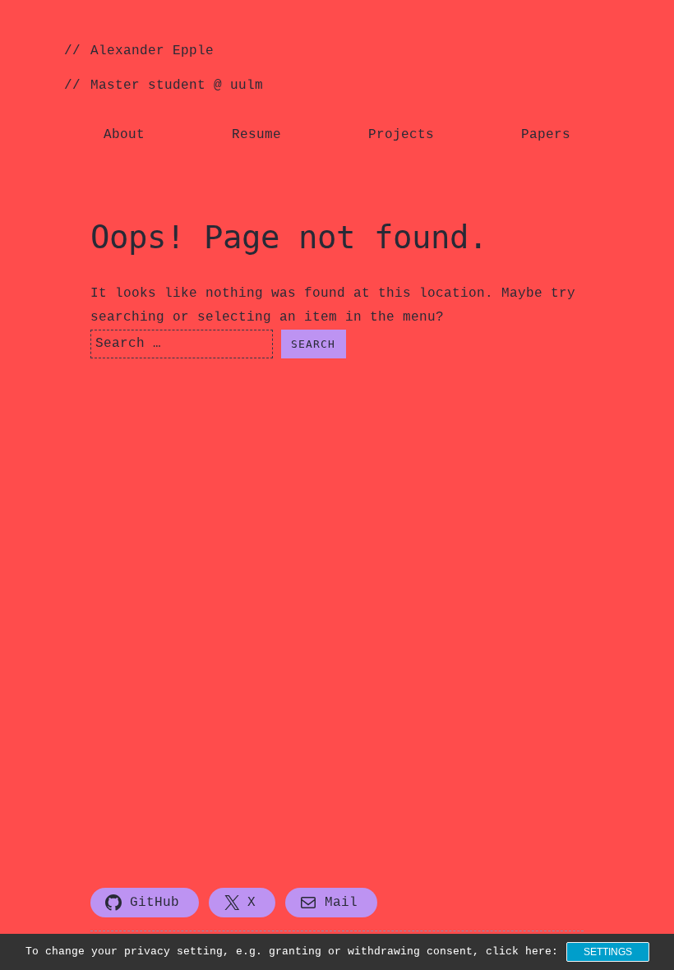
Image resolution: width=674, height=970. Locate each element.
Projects (401, 134)
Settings (608, 952)
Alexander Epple (152, 51)
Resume (256, 134)
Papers (545, 134)
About (124, 134)
